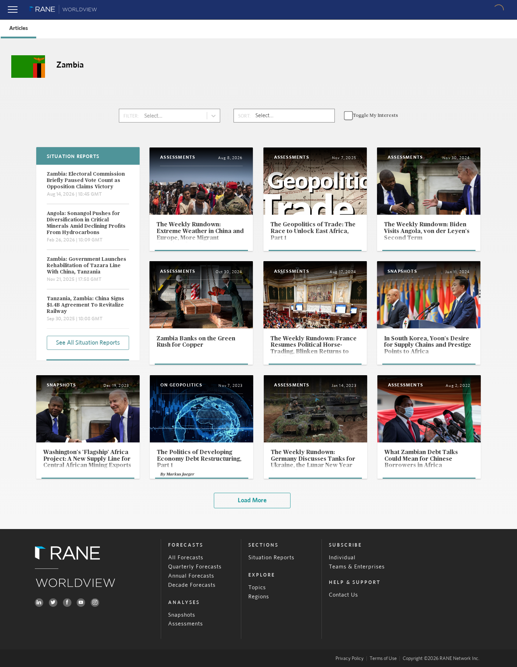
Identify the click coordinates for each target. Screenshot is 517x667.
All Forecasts (185, 557)
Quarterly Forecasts (195, 567)
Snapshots (181, 615)
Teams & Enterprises (357, 567)
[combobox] (144, 116)
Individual (342, 557)
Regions (258, 596)
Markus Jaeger (180, 474)
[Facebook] (67, 602)
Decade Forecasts (192, 585)
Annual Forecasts (191, 576)
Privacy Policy (350, 658)
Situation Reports (271, 557)
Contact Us (343, 595)
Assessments (185, 624)
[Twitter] (53, 602)
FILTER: (131, 116)
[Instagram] (95, 602)
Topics (257, 587)
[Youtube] (81, 602)
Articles (18, 28)
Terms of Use (383, 658)
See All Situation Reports (88, 343)
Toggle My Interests (375, 115)
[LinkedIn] (39, 602)
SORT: (244, 116)
